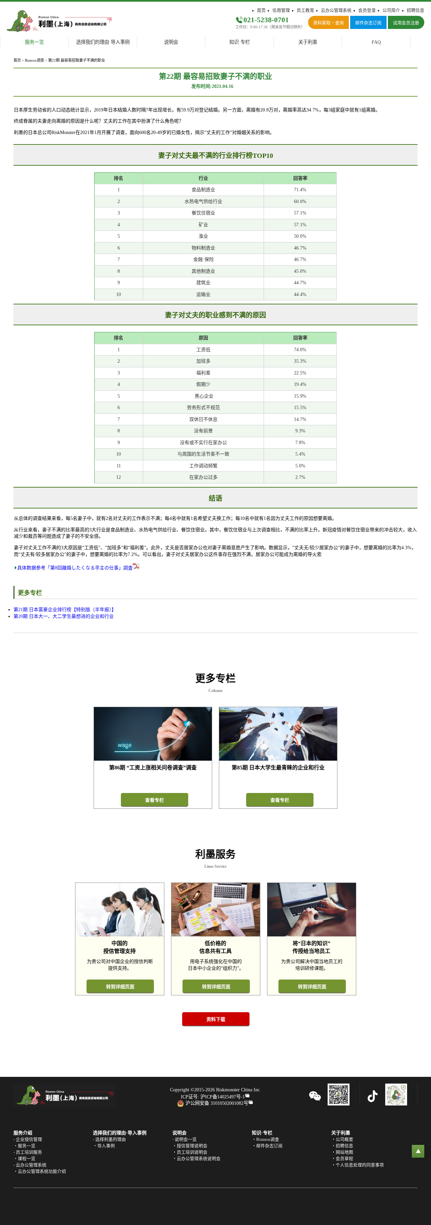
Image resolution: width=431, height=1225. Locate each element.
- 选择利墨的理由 (109, 1139)
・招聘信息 (342, 1146)
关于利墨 (307, 42)
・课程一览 (24, 1158)
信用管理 (281, 10)
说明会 (171, 42)
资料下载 (215, 1019)
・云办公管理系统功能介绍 (39, 1171)
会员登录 (367, 10)
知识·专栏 (239, 42)
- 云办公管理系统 (29, 1165)
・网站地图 (342, 1152)
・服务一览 (24, 1146)
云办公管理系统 (336, 10)
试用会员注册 (406, 23)
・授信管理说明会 (189, 1146)
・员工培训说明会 (189, 1152)
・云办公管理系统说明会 (196, 1158)
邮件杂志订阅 (368, 23)
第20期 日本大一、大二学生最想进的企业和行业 (63, 616)
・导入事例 (104, 1146)
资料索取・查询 (328, 23)
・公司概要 (342, 1139)
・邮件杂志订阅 (267, 1146)
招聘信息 (415, 10)
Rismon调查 (34, 60)
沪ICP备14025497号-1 (222, 1096)
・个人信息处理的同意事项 (357, 1165)
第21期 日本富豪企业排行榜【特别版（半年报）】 (64, 609)
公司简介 (391, 10)
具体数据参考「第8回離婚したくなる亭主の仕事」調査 (75, 567)
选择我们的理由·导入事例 (103, 42)
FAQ (376, 42)
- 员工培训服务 (27, 1152)
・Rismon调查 (265, 1139)
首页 (261, 10)
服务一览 (34, 42)
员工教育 (305, 10)
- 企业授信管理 (27, 1139)
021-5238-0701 (266, 20)
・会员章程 (342, 1158)
